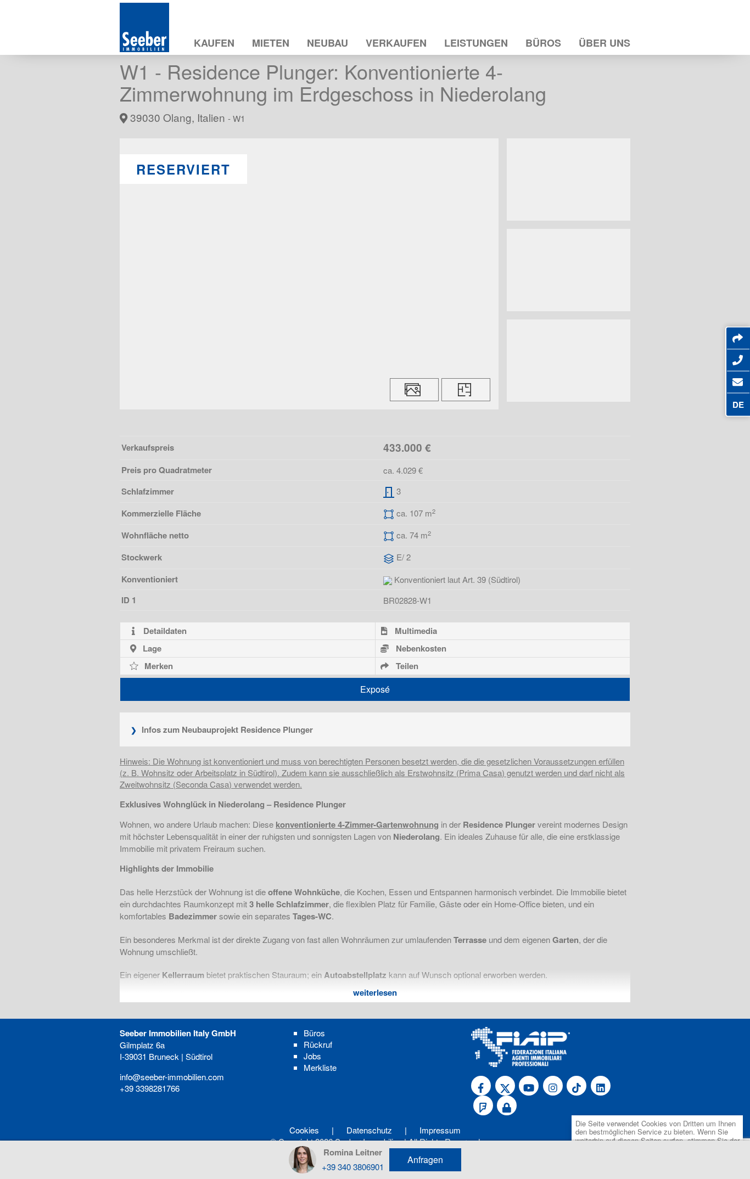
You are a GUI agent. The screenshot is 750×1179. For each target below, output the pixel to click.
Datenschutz (369, 1130)
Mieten (270, 43)
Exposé (375, 689)
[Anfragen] (737, 382)
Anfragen (425, 1159)
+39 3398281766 (150, 1088)
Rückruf (318, 1044)
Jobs (312, 1056)
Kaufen (214, 43)
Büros (543, 43)
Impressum (440, 1130)
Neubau (327, 43)
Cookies (304, 1130)
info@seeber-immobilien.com (172, 1076)
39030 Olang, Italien (186, 117)
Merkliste (320, 1067)
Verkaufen (396, 43)
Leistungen (476, 43)
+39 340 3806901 (353, 1166)
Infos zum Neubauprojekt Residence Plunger (226, 729)
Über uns (604, 43)
